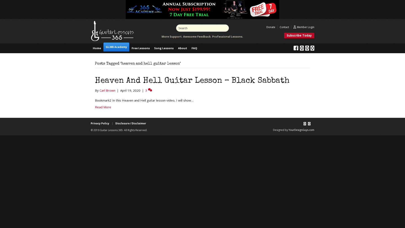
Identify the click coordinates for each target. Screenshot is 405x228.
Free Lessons (141, 48)
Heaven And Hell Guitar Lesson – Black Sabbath (192, 81)
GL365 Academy (116, 47)
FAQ (194, 48)
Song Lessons (164, 48)
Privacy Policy (100, 123)
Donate (270, 27)
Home (97, 48)
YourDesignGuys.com (301, 130)
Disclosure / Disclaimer (130, 123)
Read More (103, 107)
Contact (284, 27)
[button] (299, 36)
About (182, 48)
